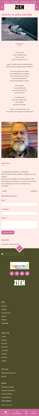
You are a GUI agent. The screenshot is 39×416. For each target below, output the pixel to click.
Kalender (3, 316)
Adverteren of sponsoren (8, 373)
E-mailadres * (5, 209)
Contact (3, 336)
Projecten (4, 306)
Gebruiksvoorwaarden (7, 387)
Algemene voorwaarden (8, 390)
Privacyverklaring (6, 401)
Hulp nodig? (4, 350)
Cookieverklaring (6, 397)
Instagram (4, 357)
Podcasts (4, 309)
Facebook (4, 354)
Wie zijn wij (4, 347)
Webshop (4, 319)
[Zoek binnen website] (2, 7)
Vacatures (4, 340)
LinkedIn (3, 361)
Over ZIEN (4, 343)
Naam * (3, 200)
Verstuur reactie (8, 232)
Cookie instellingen (6, 394)
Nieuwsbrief (4, 323)
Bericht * (4, 218)
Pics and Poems (5, 313)
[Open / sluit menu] (37, 7)
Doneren (3, 376)
